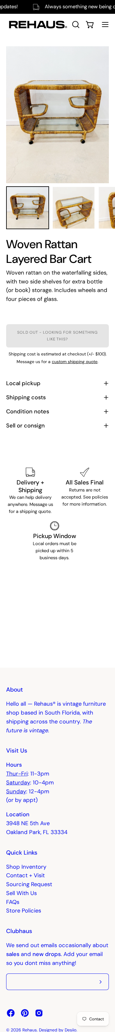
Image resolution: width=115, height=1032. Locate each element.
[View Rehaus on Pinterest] (24, 1013)
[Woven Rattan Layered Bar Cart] (27, 207)
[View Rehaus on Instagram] (39, 1013)
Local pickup (23, 383)
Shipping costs (26, 397)
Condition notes (27, 411)
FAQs (12, 902)
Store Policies (23, 910)
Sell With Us (21, 893)
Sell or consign (25, 425)
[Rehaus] (36, 24)
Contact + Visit (25, 875)
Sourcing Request (29, 884)
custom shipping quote (75, 361)
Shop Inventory (26, 867)
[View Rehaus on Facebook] (10, 1013)
